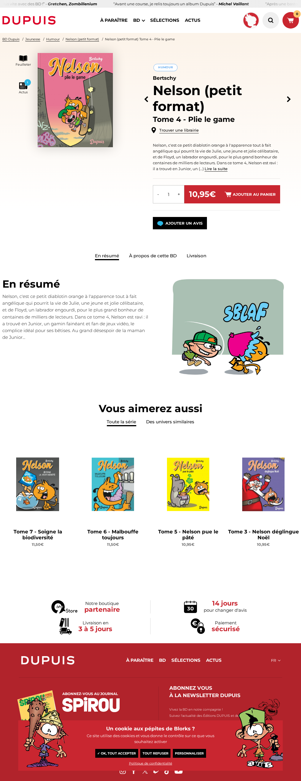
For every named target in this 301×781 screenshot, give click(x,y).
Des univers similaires (170, 422)
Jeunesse (32, 39)
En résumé (107, 255)
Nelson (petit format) (82, 39)
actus (192, 20)
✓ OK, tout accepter (116, 753)
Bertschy (164, 78)
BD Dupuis (10, 39)
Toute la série (121, 422)
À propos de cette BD (153, 255)
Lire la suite (216, 168)
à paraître (114, 20)
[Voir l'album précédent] (146, 99)
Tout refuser (155, 753)
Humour (53, 39)
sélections (164, 20)
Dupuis (30, 20)
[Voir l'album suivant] (288, 99)
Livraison (196, 255)
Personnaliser (189, 753)
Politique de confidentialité (150, 763)
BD (136, 20)
